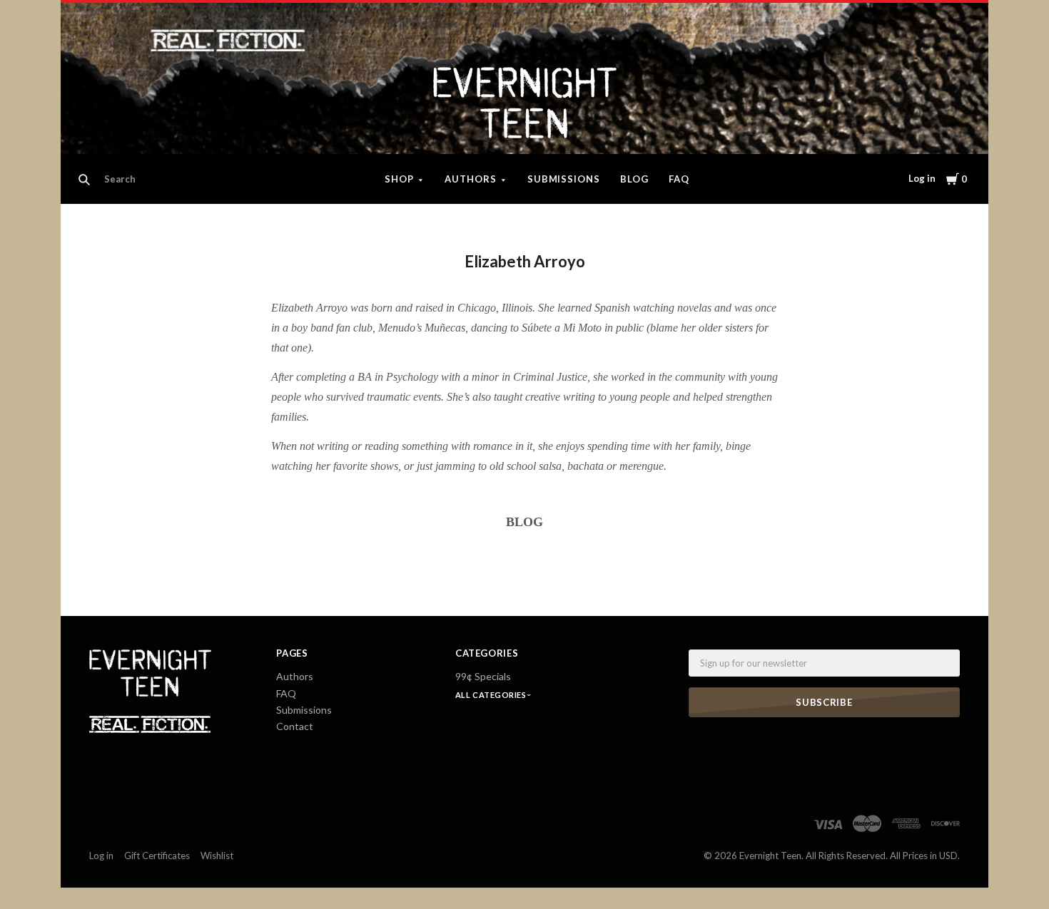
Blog (634, 179)
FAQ (679, 179)
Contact (294, 726)
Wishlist (217, 855)
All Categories (491, 694)
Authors (471, 179)
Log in (922, 178)
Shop (399, 179)
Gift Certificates (157, 855)
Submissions (564, 179)
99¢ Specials (483, 676)
